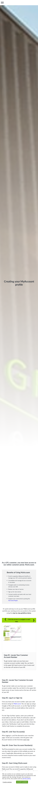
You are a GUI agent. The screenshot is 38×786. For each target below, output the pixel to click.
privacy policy (27, 778)
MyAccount (17, 704)
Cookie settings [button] (7, 782)
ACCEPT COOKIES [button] (22, 782)
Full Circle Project (13, 600)
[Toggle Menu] (2, 3)
